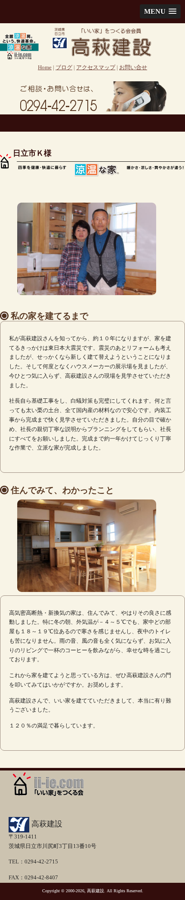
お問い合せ (133, 68)
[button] (160, 11)
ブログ (64, 68)
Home (45, 68)
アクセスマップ (95, 68)
